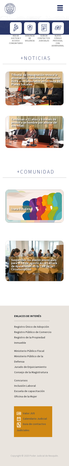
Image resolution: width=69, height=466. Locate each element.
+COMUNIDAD (36, 172)
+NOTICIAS (36, 58)
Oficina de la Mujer (25, 396)
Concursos (20, 380)
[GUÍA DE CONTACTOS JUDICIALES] (44, 28)
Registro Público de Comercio (32, 332)
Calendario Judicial (35, 419)
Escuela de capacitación (29, 391)
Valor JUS (29, 413)
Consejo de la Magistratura (31, 372)
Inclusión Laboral (25, 386)
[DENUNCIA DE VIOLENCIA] (30, 28)
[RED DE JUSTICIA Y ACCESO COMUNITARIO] (16, 28)
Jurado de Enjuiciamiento (30, 367)
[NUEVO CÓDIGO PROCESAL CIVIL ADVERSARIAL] (58, 28)
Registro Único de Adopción (31, 327)
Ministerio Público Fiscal (29, 351)
